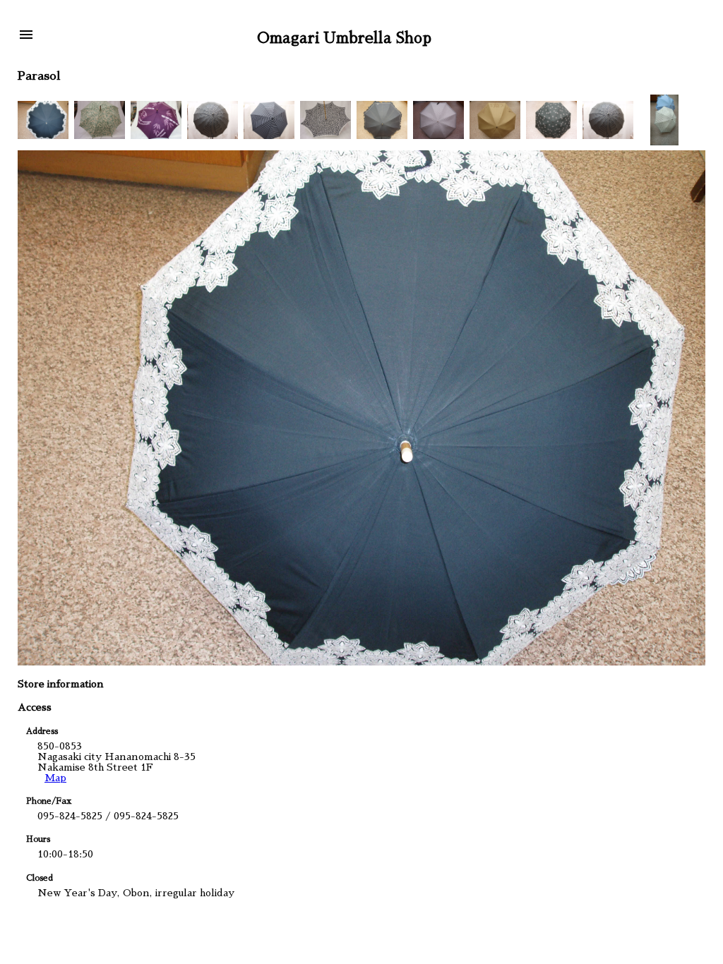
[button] (26, 35)
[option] (43, 120)
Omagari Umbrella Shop (344, 37)
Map (55, 778)
